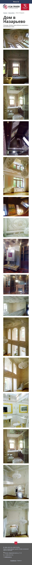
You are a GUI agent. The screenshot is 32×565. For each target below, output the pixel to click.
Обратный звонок (25, 8)
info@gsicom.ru (8, 557)
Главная (5, 12)
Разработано (13, 560)
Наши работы (11, 12)
